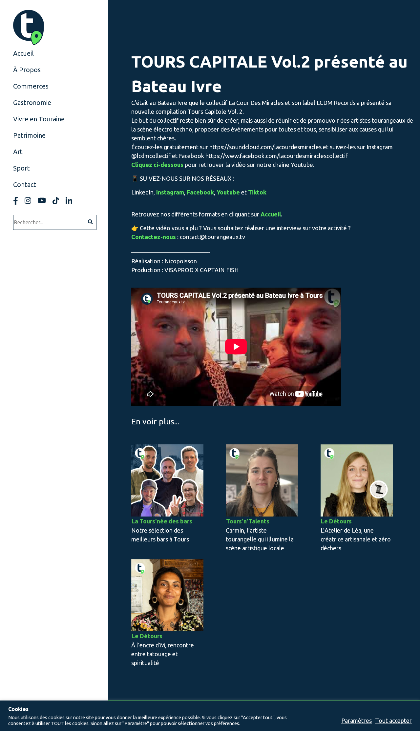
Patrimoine (29, 135)
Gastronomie (32, 102)
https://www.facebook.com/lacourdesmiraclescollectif (276, 155)
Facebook (15, 200)
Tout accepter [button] (393, 720)
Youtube (42, 200)
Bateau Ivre (172, 102)
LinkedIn (142, 192)
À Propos (27, 69)
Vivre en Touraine (39, 119)
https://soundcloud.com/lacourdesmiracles (265, 147)
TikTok (55, 200)
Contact (24, 184)
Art (18, 151)
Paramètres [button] (356, 720)
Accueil (23, 53)
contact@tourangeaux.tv (212, 237)
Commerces (31, 86)
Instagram (28, 200)
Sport (21, 168)
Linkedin (69, 200)
